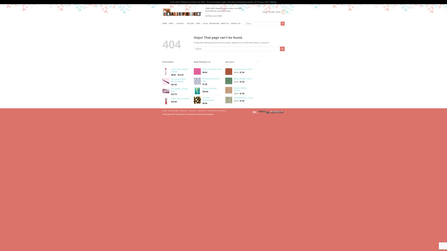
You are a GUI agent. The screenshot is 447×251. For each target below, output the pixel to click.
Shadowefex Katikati (205, 114)
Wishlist (183, 111)
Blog (205, 23)
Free (198, 23)
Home (164, 23)
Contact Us (236, 23)
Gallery (190, 23)
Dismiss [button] (273, 2)
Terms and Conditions (216, 111)
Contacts (202, 111)
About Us (225, 23)
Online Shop (173, 111)
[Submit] (283, 24)
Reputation (214, 23)
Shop (171, 23)
